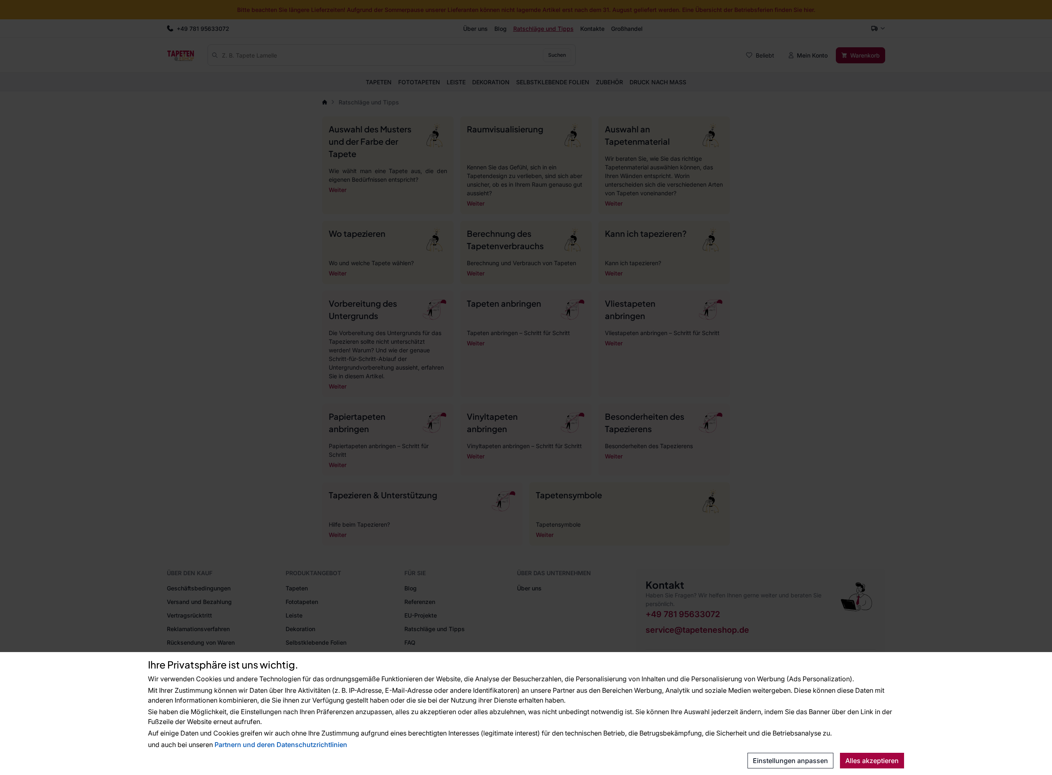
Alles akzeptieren (872, 760)
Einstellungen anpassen (790, 760)
